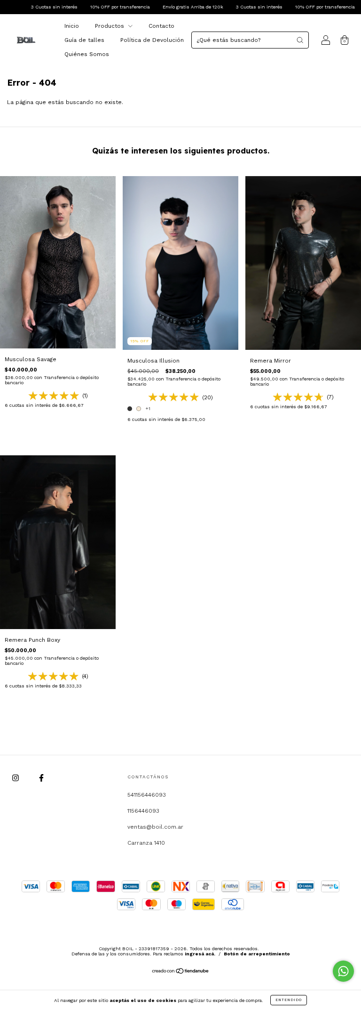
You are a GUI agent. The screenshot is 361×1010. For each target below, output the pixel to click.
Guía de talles (84, 40)
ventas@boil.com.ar (155, 827)
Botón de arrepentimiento (257, 953)
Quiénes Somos (86, 54)
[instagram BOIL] (16, 778)
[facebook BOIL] (41, 778)
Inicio (71, 26)
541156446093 (146, 795)
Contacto (161, 26)
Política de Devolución (152, 40)
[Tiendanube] (180, 972)
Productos (110, 26)
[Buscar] (300, 40)
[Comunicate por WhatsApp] (343, 971)
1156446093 (143, 811)
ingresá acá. (200, 953)
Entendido (288, 1000)
